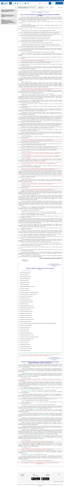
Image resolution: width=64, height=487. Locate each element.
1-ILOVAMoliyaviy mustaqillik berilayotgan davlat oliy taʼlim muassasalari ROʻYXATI (7, 15)
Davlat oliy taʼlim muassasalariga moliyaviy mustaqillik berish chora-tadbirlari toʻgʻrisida (7, 11)
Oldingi (22, 24)
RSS (59, 474)
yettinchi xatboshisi (31, 370)
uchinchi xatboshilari (47, 415)
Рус (42, 3)
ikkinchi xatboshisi (35, 408)
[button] (8, 11)
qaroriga (55, 117)
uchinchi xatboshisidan (27, 375)
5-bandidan (52, 444)
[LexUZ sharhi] (18, 3)
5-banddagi (24, 460)
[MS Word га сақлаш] (25, 3)
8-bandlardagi (29, 390)
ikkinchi (40, 415)
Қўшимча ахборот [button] (51, 7)
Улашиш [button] (60, 7)
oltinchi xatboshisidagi (42, 437)
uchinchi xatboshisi (34, 396)
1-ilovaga (56, 21)
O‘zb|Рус (53, 3)
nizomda (25, 452)
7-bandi (23, 400)
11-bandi (30, 428)
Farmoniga (22, 153)
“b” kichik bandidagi (57, 437)
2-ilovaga (25, 237)
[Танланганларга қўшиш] (13, 3)
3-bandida (56, 219)
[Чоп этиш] (28, 3)
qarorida (41, 388)
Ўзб (47, 3)
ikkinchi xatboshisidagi (33, 391)
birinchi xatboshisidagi (32, 404)
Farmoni (55, 59)
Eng (45, 3)
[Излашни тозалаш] (16, 7)
